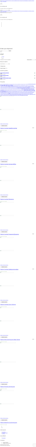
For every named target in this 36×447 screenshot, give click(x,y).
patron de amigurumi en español (5, 87)
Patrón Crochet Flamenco (7, 199)
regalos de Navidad (6, 94)
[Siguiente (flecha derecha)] (34, 223)
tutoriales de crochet (24, 95)
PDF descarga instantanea (14, 93)
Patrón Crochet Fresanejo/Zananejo (9, 234)
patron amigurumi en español (22, 86)
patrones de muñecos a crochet (7, 92)
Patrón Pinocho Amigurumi (7, 386)
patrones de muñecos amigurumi (15, 92)
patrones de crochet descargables (18, 90)
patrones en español (31, 92)
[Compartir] (33, 1)
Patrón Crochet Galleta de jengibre (9, 269)
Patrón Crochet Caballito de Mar (8, 128)
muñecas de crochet (24, 85)
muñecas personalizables (30, 85)
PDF (9, 93)
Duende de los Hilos (6, 85)
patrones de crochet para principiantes (24, 91)
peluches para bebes (20, 93)
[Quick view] (0, 124)
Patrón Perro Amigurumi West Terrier (10, 339)
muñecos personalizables (4, 86)
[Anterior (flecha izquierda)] (1, 223)
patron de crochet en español (23, 87)
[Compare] (0, 122)
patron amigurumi (12, 86)
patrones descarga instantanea (24, 92)
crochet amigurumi (32, 84)
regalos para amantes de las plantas (15, 94)
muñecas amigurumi (16, 85)
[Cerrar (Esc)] (35, 1)
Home (3, 56)
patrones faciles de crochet (4, 93)
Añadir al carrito (4, 125)
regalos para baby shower (25, 94)
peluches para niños (26, 93)
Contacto (3, 433)
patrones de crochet (8, 90)
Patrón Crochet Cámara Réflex (8, 164)
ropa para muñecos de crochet (14, 95)
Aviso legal (3, 432)
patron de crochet (14, 87)
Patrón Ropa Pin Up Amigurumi (8, 422)
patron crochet (31, 86)
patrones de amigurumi (17, 88)
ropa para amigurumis (5, 95)
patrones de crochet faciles (12, 91)
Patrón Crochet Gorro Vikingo (8, 304)
